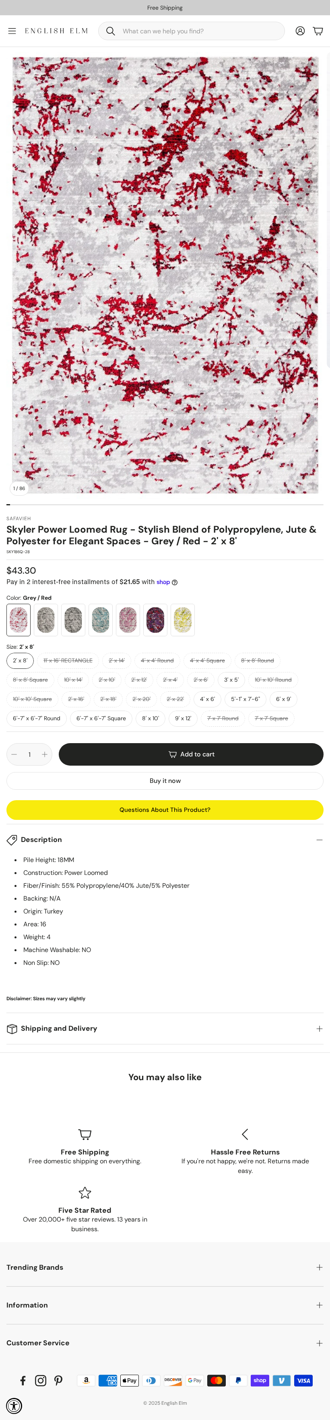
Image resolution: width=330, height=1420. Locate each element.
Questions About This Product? (165, 810)
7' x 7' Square (271, 718)
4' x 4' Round (157, 660)
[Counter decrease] (14, 754)
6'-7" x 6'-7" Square (101, 718)
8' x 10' (150, 718)
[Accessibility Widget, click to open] (14, 1406)
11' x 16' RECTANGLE (68, 660)
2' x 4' (170, 679)
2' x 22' (175, 699)
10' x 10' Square (32, 699)
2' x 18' (108, 699)
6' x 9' (283, 699)
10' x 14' (73, 679)
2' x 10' (107, 679)
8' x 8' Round (257, 660)
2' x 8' (20, 660)
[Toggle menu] (12, 31)
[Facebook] (23, 1380)
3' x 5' (231, 679)
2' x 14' (117, 660)
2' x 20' (141, 699)
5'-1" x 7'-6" (245, 699)
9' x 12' (183, 718)
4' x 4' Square (207, 660)
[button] (192, 31)
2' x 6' (201, 679)
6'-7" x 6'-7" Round (36, 718)
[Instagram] (40, 1380)
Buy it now (165, 780)
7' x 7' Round (223, 718)
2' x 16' (76, 699)
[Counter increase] (44, 754)
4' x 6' (207, 699)
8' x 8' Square (30, 679)
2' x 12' (139, 679)
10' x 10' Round (273, 679)
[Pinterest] (58, 1380)
